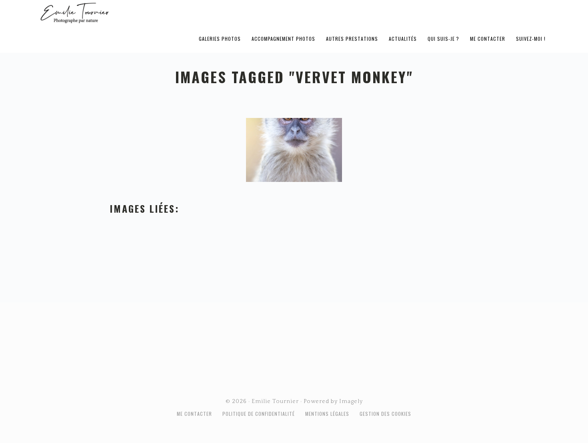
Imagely (351, 401)
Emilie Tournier (137, 12)
